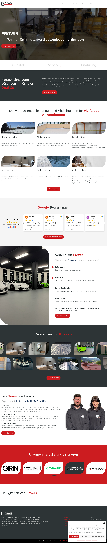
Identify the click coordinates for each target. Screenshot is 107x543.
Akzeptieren (74, 536)
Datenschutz (88, 540)
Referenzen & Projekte (89, 4)
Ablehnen (84, 536)
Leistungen (66, 4)
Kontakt (102, 4)
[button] (104, 522)
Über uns (66, 521)
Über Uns (76, 4)
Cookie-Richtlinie (81, 540)
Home (57, 4)
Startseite (66, 517)
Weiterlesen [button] (28, 229)
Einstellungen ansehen (97, 536)
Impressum (94, 540)
